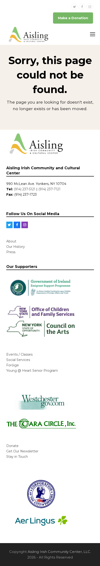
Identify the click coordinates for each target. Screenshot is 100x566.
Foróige (12, 365)
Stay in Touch (17, 456)
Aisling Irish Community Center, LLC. (59, 552)
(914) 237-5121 (24, 189)
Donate (12, 446)
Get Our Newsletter (22, 451)
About (11, 241)
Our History (15, 247)
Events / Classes (19, 354)
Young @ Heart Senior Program (32, 370)
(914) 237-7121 (49, 189)
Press (10, 252)
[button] (92, 34)
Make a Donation (73, 18)
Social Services (18, 360)
